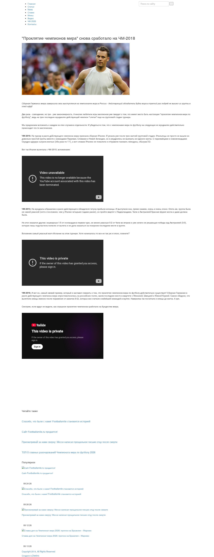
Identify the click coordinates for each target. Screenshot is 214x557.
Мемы (30, 15)
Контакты (32, 24)
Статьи (31, 6)
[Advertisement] (107, 386)
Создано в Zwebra (30, 555)
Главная (32, 3)
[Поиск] (171, 3)
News (30, 9)
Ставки (31, 12)
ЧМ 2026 (32, 21)
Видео (31, 18)
